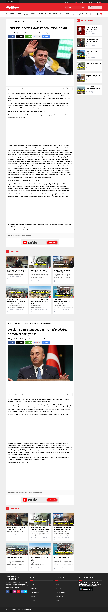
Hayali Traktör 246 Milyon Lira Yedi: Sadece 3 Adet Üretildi (35, 1)
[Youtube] (18, 591)
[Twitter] (11, 591)
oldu (24, 235)
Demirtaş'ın (12, 235)
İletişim (33, 600)
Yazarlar (58, 584)
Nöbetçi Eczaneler (60, 592)
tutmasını (39, 492)
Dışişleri (26, 492)
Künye (33, 584)
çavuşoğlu (21, 492)
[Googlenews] (22, 591)
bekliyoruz (15, 492)
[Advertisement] (40, 81)
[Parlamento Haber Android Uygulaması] (86, 591)
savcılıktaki (28, 235)
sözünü (30, 492)
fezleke (17, 235)
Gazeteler (58, 588)
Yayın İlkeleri (34, 588)
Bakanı (11, 492)
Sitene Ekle (34, 596)
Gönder (30, 36)
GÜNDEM (16, 21)
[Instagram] (14, 591)
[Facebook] (7, 591)
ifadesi (21, 235)
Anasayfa (10, 21)
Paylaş (12, 36)
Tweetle (21, 36)
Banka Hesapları (35, 592)
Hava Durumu (59, 596)
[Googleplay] (25, 591)
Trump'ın (35, 492)
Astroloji (58, 600)
